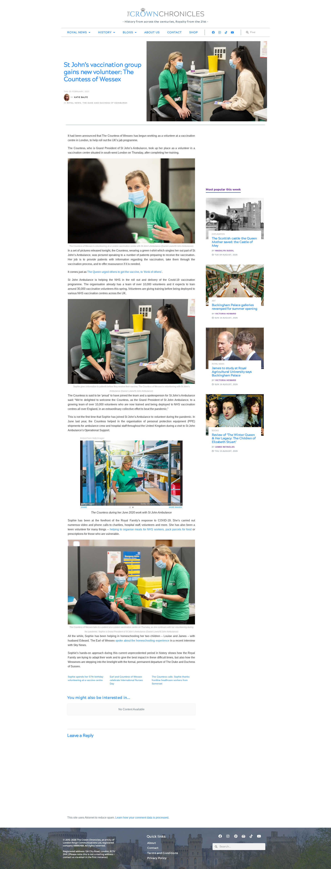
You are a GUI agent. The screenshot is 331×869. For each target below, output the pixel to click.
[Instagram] (219, 32)
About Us (152, 32)
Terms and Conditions (162, 853)
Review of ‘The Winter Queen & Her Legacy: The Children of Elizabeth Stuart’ (234, 438)
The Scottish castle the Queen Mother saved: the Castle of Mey (234, 242)
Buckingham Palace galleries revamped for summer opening (234, 307)
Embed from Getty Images (92, 438)
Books (215, 431)
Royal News (77, 32)
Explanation (218, 234)
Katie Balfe (81, 97)
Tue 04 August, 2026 (226, 255)
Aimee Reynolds (225, 447)
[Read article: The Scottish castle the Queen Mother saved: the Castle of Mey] (235, 218)
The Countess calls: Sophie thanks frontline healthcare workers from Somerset (170, 680)
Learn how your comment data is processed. (142, 817)
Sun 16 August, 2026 (226, 318)
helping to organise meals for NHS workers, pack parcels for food (151, 529)
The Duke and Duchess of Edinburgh (105, 103)
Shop (193, 32)
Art (214, 301)
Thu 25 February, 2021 (76, 91)
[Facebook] (213, 32)
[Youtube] (232, 32)
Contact (174, 32)
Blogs (128, 32)
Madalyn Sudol (224, 251)
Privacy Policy (156, 858)
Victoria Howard (225, 314)
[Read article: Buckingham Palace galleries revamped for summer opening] (235, 285)
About (151, 843)
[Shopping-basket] (243, 836)
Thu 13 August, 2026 (226, 451)
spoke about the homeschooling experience (142, 640)
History (105, 32)
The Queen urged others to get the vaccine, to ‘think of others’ (124, 271)
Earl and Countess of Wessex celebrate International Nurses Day (126, 680)
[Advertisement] (232, 158)
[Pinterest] (235, 836)
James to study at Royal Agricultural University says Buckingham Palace (232, 372)
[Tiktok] (226, 32)
